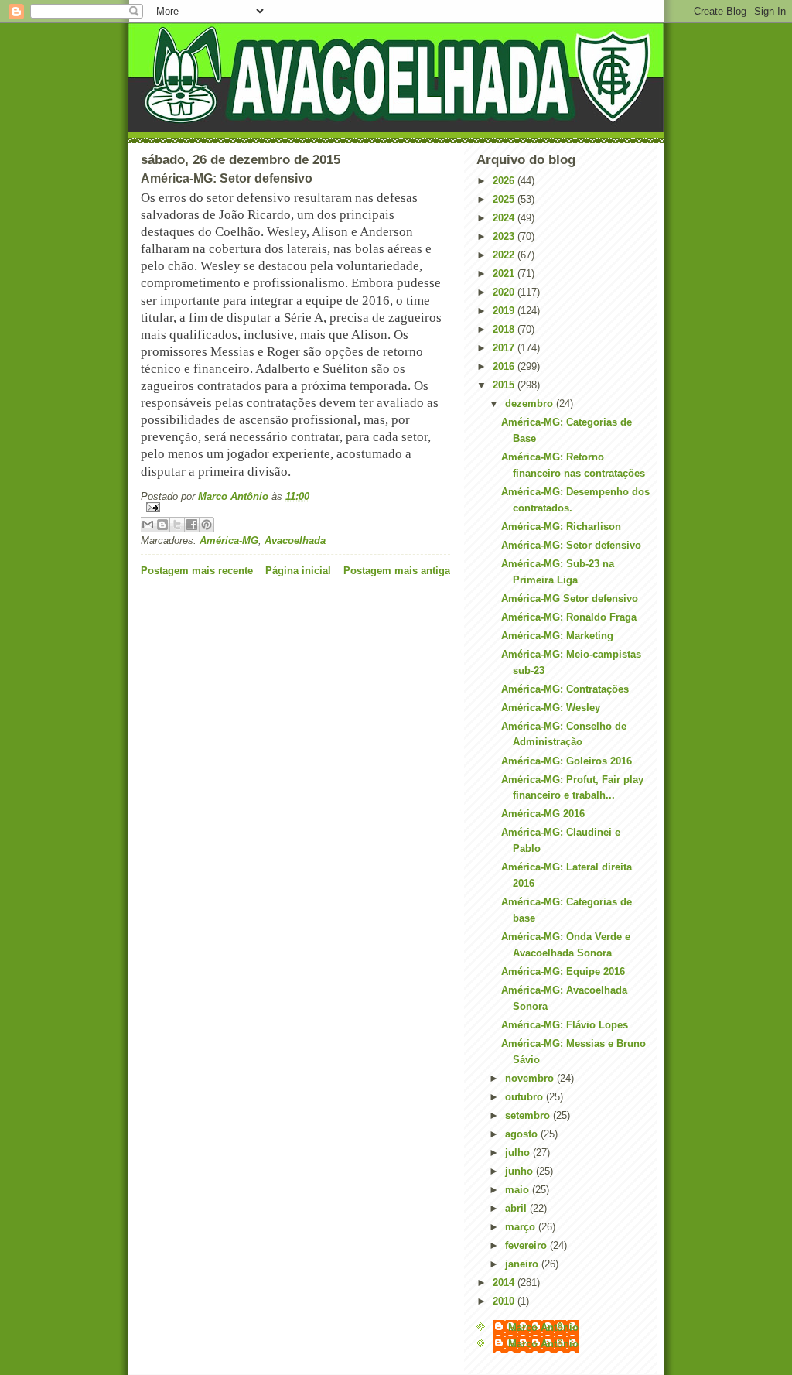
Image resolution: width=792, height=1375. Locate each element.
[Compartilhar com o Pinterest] (206, 524)
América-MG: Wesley (550, 707)
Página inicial (298, 570)
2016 (505, 366)
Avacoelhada (295, 540)
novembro (531, 1078)
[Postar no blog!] (162, 524)
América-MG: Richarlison (561, 526)
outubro (525, 1097)
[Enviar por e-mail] (147, 524)
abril (517, 1208)
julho (519, 1152)
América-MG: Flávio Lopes (564, 1025)
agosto (523, 1134)
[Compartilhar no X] (177, 524)
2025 (505, 199)
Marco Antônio (543, 1327)
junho (520, 1171)
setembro (529, 1115)
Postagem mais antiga (396, 570)
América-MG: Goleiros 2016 (566, 761)
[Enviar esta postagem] (295, 507)
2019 (505, 310)
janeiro (523, 1264)
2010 (505, 1301)
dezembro (530, 403)
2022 (505, 255)
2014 (505, 1282)
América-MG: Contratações (565, 689)
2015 (505, 385)
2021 (505, 273)
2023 (505, 236)
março (521, 1227)
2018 (505, 329)
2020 (505, 292)
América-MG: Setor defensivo (571, 545)
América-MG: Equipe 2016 (563, 971)
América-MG (229, 540)
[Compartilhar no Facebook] (192, 524)
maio (518, 1189)
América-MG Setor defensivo (569, 598)
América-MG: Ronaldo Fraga (569, 617)
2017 (505, 348)
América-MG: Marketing (557, 635)
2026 (505, 180)
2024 (505, 218)
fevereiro (527, 1245)
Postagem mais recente (197, 570)
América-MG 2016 (543, 813)
